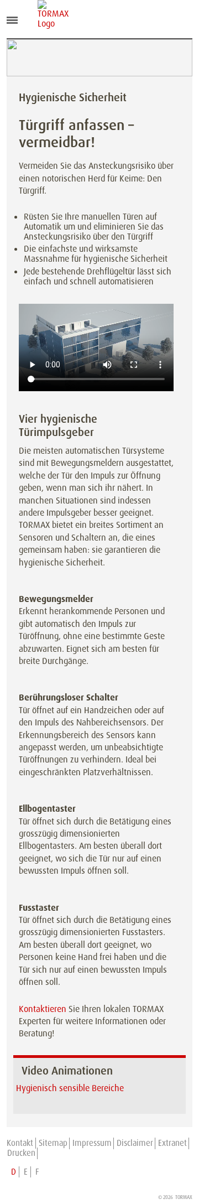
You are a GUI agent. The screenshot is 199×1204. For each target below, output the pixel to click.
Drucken (21, 1153)
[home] (46, 14)
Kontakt (20, 1143)
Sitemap (53, 1143)
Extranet (172, 1143)
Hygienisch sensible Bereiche (70, 1088)
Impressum (92, 1143)
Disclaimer (135, 1143)
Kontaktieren (42, 1009)
